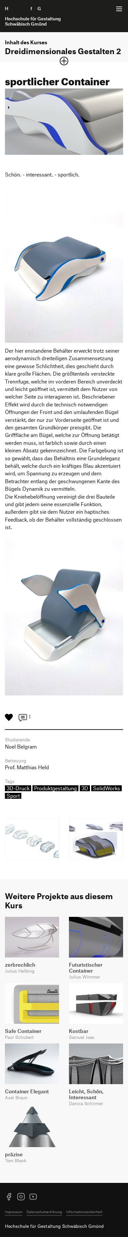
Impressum (13, 1211)
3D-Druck (18, 788)
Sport (13, 796)
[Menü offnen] (119, 9)
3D (84, 788)
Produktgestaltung (55, 788)
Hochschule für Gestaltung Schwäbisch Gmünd (54, 1226)
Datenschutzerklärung (44, 1211)
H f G (33, 16)
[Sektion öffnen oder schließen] (64, 61)
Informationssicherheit (84, 1211)
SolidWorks (106, 788)
